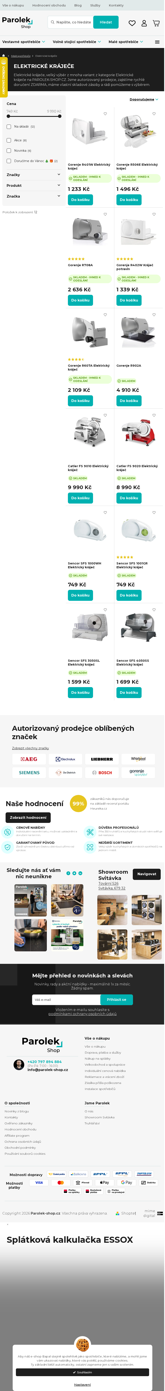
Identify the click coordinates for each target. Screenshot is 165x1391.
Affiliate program (17, 1136)
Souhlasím (84, 1372)
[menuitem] (25, 42)
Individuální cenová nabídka (105, 1071)
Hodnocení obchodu (49, 5)
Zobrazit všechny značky (30, 748)
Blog (78, 5)
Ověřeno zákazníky (18, 1123)
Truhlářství (92, 1123)
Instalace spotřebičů (100, 1089)
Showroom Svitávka (100, 1117)
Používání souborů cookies (25, 1154)
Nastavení (82, 1385)
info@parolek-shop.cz (48, 1070)
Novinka (22, 151)
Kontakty (116, 5)
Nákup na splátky (97, 1058)
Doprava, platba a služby (103, 1052)
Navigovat (147, 874)
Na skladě (24, 126)
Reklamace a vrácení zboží (104, 1077)
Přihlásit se (116, 1000)
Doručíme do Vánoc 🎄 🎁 (35, 161)
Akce (20, 140)
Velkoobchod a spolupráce (105, 1064)
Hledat (106, 22)
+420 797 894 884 (45, 1062)
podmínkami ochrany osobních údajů (82, 1014)
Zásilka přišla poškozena (103, 1083)
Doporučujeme (142, 99)
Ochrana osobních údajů (23, 1142)
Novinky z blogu (17, 1111)
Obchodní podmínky (20, 1148)
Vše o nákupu (13, 5)
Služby (95, 5)
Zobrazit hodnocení (28, 818)
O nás (89, 1111)
